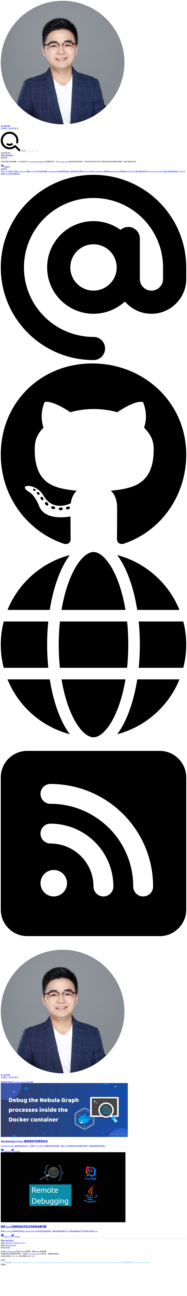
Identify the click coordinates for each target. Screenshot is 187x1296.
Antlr (3, 1262)
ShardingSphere (127, 1262)
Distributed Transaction (25, 1262)
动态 (8, 1247)
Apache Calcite (63, 161)
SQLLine (114, 1262)
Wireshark (147, 1262)
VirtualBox (142, 1262)
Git (15, 1245)
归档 (31, 1082)
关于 (5, 1247)
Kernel (65, 1262)
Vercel (37, 1251)
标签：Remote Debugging (18, 1082)
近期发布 (4, 1082)
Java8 (57, 1262)
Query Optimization (95, 1262)
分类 (8, 1082)
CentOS (13, 1262)
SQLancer (118, 1262)
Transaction (136, 1262)
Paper (82, 1262)
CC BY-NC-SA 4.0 (34, 1254)
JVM (51, 1262)
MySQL (73, 1262)
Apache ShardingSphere (36, 161)
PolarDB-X (87, 1262)
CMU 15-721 (21, 1243)
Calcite (6, 1243)
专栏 (28, 1082)
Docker (12, 1245)
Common (7, 1245)
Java (54, 1262)
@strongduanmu (11, 1251)
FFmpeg (36, 1262)
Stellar (22, 1251)
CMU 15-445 (12, 1243)
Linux (68, 1262)
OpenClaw (78, 1262)
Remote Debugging (106, 1262)
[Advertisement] (59, 1280)
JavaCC (60, 1262)
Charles (17, 1262)
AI (1, 1262)
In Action (46, 1262)
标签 (8, 1240)
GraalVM (41, 1262)
